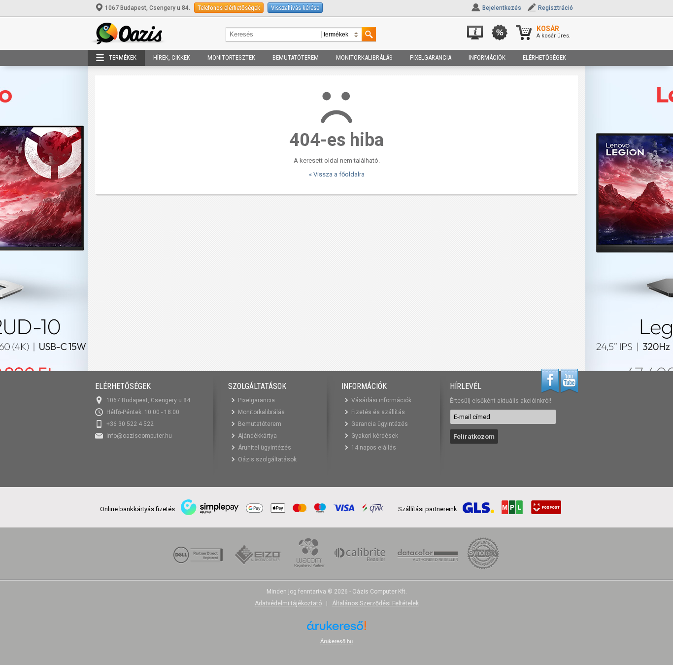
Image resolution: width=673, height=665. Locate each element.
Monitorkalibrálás (364, 57)
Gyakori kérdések (374, 435)
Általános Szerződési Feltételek (375, 603)
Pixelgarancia (430, 57)
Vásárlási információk (381, 400)
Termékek (122, 57)
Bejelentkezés (501, 7)
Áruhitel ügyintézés (264, 447)
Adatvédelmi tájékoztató (288, 603)
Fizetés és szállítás (378, 412)
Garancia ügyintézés (379, 423)
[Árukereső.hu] (336, 629)
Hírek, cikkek (171, 57)
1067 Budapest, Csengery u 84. (147, 7)
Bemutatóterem (295, 57)
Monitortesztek (231, 57)
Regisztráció (555, 7)
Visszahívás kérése (295, 7)
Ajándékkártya (257, 435)
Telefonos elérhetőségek (229, 7)
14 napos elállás (373, 447)
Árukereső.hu (336, 641)
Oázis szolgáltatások (267, 459)
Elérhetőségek (544, 57)
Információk (487, 57)
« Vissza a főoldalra (337, 174)
